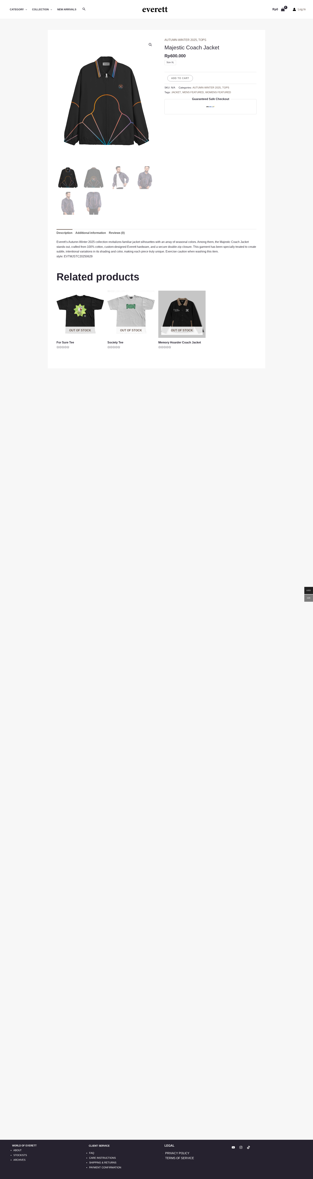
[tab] (64, 233)
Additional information (90, 232)
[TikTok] (248, 1147)
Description (64, 232)
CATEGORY (17, 9)
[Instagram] (241, 1147)
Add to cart (180, 78)
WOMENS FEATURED (218, 92)
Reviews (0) (117, 232)
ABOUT (17, 1150)
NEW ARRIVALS (66, 9)
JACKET (176, 92)
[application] (25, 9)
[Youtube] (233, 1147)
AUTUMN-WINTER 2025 (180, 39)
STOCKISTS (20, 1155)
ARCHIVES (19, 1160)
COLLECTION (40, 9)
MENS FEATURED (193, 92)
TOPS (202, 39)
